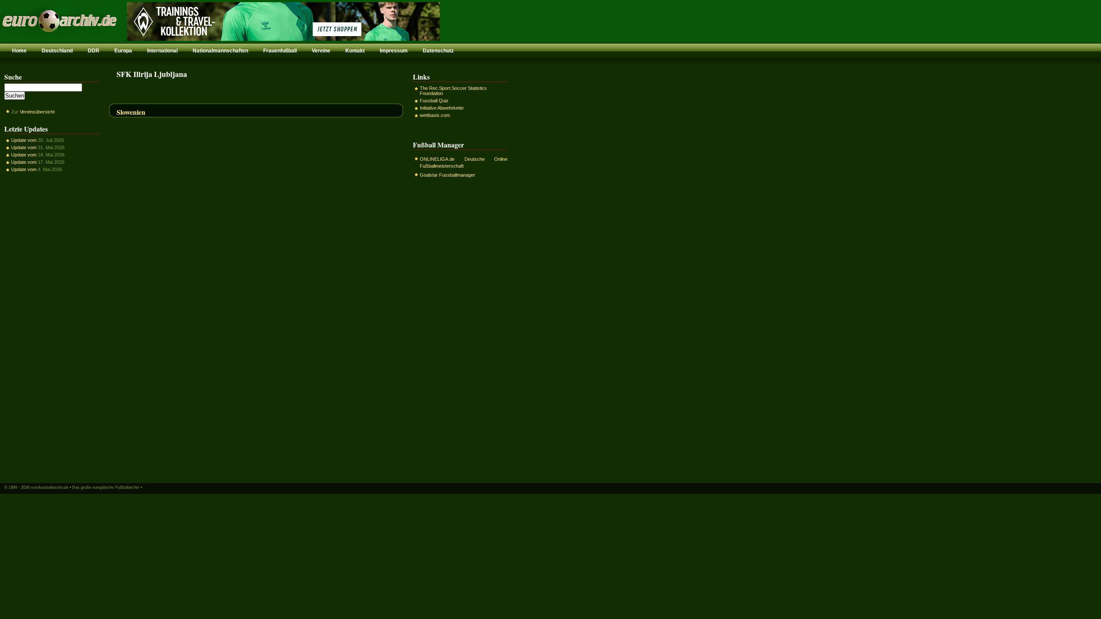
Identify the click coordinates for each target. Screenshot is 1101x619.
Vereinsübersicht (37, 111)
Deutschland (57, 51)
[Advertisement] (51, 327)
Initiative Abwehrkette (442, 107)
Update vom (24, 140)
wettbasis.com (435, 115)
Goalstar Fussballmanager (447, 175)
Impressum (394, 51)
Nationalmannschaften (220, 51)
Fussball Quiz (434, 100)
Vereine (321, 51)
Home (19, 51)
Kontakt (355, 51)
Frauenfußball (280, 51)
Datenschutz (438, 51)
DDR (93, 51)
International (162, 51)
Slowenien (131, 112)
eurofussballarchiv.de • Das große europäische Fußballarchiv (85, 487)
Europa (123, 51)
